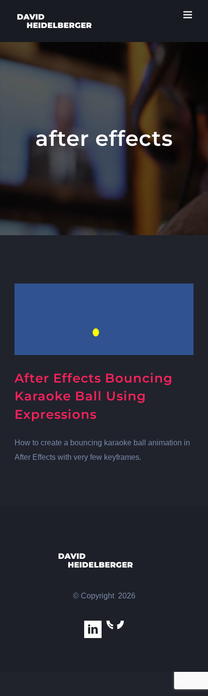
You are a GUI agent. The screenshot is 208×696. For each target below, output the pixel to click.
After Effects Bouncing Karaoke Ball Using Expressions (94, 396)
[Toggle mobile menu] (188, 15)
